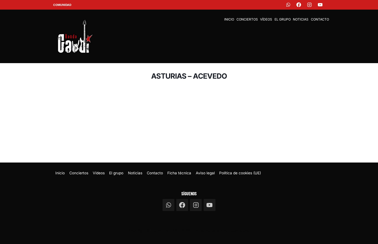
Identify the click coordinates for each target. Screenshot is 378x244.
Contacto (320, 19)
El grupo (283, 19)
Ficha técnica (179, 173)
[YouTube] (320, 5)
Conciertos (247, 19)
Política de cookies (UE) (240, 173)
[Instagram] (309, 5)
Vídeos (266, 19)
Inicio (229, 19)
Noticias (300, 19)
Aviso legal (205, 173)
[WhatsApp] (288, 5)
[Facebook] (299, 5)
